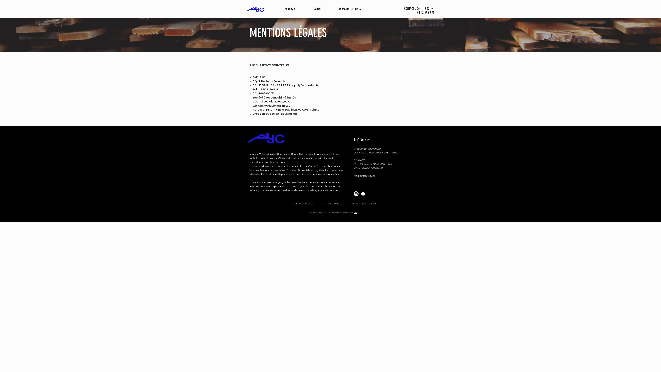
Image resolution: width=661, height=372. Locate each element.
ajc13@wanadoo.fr (305, 85)
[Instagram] (356, 193)
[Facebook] (363, 193)
